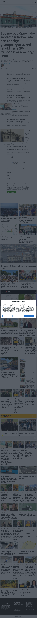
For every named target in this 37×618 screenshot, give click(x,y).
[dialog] (18, 309)
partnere (19, 305)
